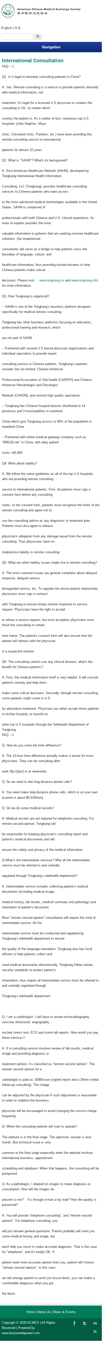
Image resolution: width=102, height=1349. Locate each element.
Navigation (51, 47)
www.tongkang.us (51, 280)
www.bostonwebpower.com (21, 1333)
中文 (18, 28)
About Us (44, 1312)
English (6, 28)
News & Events (64, 1312)
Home (30, 1312)
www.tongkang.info (84, 280)
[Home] (41, 17)
